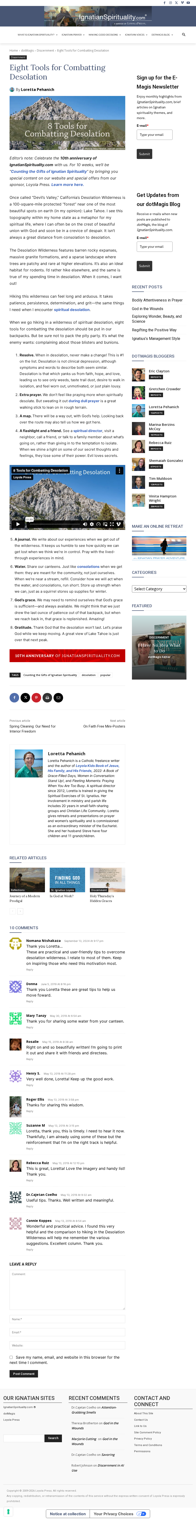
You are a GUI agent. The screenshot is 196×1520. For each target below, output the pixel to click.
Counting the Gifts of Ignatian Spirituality (49, 171)
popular (105, 675)
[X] (177, 3)
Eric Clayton (159, 371)
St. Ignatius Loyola (62, 890)
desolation (89, 675)
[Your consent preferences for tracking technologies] (8, 1511)
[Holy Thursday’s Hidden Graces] (107, 880)
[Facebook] (165, 3)
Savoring (107, 1454)
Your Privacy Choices (113, 1513)
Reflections (18, 890)
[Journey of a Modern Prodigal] (27, 880)
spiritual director (87, 430)
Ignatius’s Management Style (156, 338)
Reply (29, 969)
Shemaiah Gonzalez (166, 460)
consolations (88, 566)
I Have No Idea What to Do (159, 647)
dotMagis (27, 50)
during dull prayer (84, 401)
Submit (144, 154)
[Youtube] (188, 3)
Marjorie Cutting (83, 1439)
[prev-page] (13, 911)
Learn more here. (67, 184)
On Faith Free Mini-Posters (104, 726)
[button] (183, 35)
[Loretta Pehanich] (13, 89)
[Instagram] (171, 3)
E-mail (143, 125)
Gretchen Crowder (165, 389)
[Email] (58, 697)
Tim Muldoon (160, 478)
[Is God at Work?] (67, 880)
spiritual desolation (72, 309)
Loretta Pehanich (37, 89)
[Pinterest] (36, 697)
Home (14, 50)
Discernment (45, 50)
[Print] (47, 697)
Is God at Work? (62, 896)
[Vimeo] (182, 3)
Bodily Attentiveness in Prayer (157, 300)
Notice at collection (68, 1513)
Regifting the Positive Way (154, 330)
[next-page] (20, 911)
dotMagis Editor (159, 656)
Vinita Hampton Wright (162, 498)
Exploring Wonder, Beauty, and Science (157, 319)
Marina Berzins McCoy (162, 426)
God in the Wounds (147, 308)
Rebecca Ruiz (160, 442)
